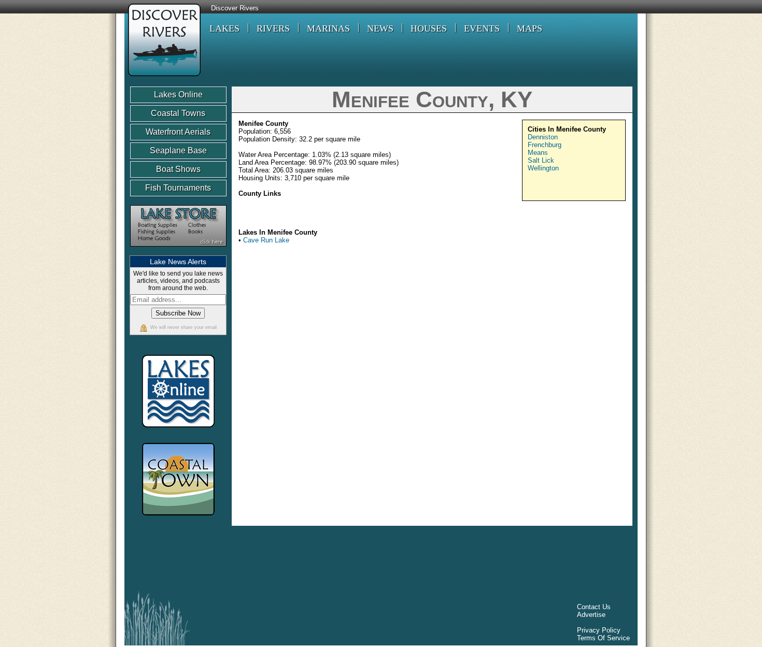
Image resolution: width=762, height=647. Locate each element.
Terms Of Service (603, 638)
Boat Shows (178, 169)
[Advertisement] (537, 333)
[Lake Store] (178, 251)
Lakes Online (178, 94)
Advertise (591, 615)
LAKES (224, 28)
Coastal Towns (178, 113)
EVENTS (482, 28)
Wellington (543, 168)
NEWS (380, 28)
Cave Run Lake (266, 240)
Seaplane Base (178, 150)
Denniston (543, 137)
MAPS (529, 28)
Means (538, 152)
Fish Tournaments (178, 187)
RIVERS (273, 28)
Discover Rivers (235, 8)
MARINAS (328, 28)
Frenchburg (544, 145)
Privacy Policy (598, 630)
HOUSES (429, 28)
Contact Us (594, 607)
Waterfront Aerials (178, 131)
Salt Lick (541, 160)
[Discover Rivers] (162, 77)
